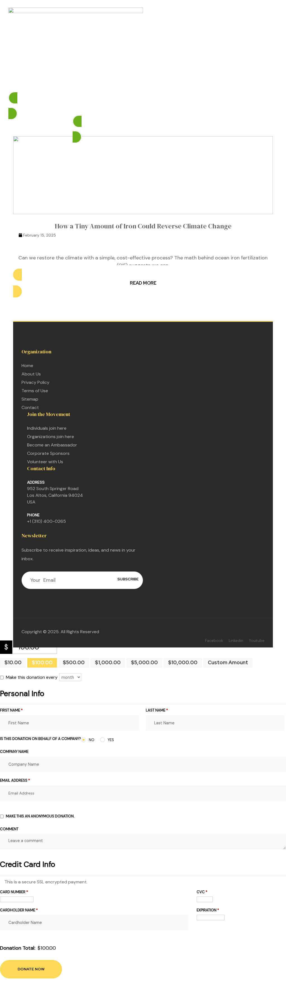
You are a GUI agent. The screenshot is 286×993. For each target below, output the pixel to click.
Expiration (208, 910)
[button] (143, 106)
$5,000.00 (144, 662)
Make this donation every (32, 677)
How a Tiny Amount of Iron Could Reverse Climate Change (143, 226)
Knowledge (173, 82)
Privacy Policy (35, 382)
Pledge (126, 82)
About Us (31, 374)
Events (147, 82)
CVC (202, 892)
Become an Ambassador (52, 445)
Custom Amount (228, 662)
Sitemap (30, 399)
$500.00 (74, 662)
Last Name (157, 710)
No (91, 739)
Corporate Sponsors (48, 453)
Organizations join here (50, 436)
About (204, 82)
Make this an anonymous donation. (40, 816)
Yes (111, 739)
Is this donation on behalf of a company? (40, 738)
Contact (30, 407)
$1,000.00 (108, 662)
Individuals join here (46, 428)
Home (76, 82)
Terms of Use (35, 391)
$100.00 (42, 662)
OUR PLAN (100, 82)
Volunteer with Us (45, 462)
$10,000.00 (182, 662)
